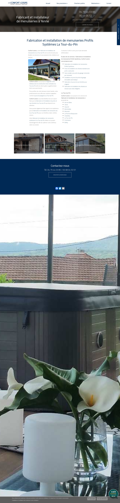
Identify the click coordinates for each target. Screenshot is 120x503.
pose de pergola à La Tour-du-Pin (44, 95)
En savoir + (29, 143)
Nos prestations (62, 3)
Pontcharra (67, 120)
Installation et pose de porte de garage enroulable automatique (75, 78)
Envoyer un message (60, 175)
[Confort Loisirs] (16, 3)
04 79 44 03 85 (87, 12)
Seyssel (66, 107)
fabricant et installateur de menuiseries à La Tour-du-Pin (41, 51)
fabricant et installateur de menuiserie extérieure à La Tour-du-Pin (41, 119)
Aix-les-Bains (68, 102)
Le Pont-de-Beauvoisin (70, 113)
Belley (66, 122)
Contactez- (87, 24)
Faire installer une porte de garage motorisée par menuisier (76, 74)
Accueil (48, 3)
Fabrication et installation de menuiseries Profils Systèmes (75, 65)
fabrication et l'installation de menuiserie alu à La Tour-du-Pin (43, 111)
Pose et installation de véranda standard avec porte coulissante (77, 69)
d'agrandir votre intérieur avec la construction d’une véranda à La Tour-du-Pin (42, 83)
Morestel (67, 111)
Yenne (66, 104)
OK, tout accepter (91, 498)
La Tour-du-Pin (68, 118)
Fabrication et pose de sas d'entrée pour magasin (75, 83)
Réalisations (95, 3)
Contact (109, 3)
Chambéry (67, 116)
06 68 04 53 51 (87, 16)
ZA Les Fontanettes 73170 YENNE (87, 20)
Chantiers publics (79, 3)
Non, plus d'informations (102, 498)
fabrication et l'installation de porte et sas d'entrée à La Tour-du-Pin (43, 102)
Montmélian (67, 109)
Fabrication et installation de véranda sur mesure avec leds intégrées (75, 87)
